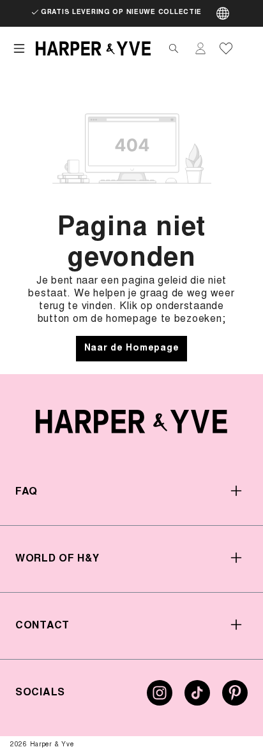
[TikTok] (197, 698)
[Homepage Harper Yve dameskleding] (93, 48)
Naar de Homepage (131, 348)
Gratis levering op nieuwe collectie (121, 13)
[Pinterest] (235, 698)
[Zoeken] (173, 48)
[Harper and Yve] (131, 422)
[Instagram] (159, 698)
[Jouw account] (200, 48)
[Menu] (19, 48)
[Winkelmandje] (245, 48)
